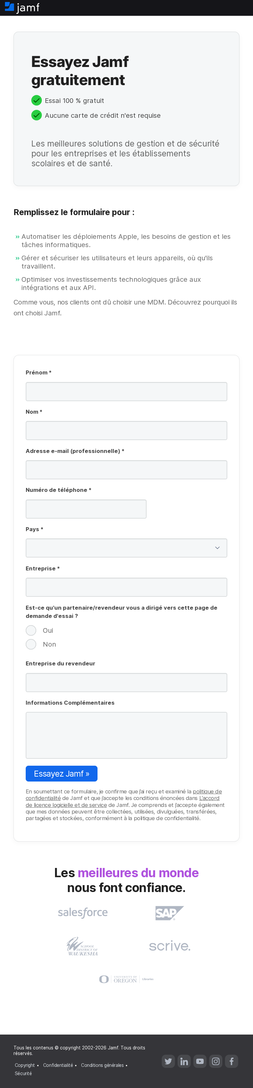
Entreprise (43, 569)
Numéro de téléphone (59, 490)
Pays (34, 529)
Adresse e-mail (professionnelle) (75, 451)
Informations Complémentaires (70, 702)
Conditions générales (102, 1065)
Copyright (25, 1065)
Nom (34, 412)
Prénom (39, 373)
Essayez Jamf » (61, 774)
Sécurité (23, 1073)
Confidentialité (58, 1065)
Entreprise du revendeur (60, 663)
